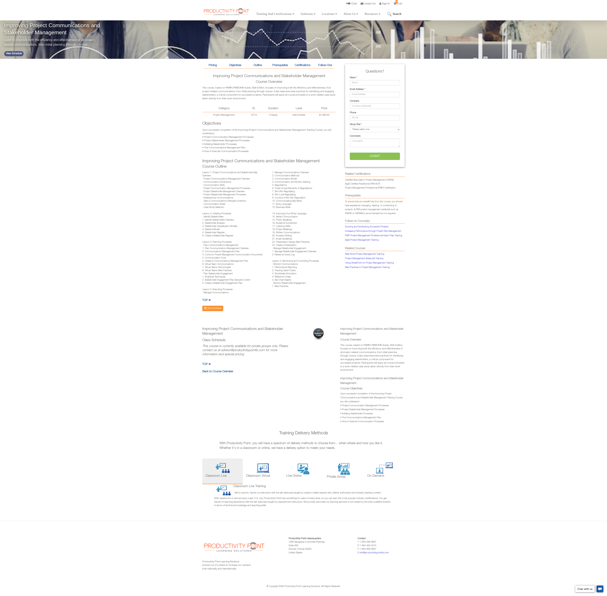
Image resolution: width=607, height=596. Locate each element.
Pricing (213, 65)
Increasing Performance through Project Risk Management (373, 231)
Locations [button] (328, 13)
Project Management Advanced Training (364, 259)
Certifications (302, 65)
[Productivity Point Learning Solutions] (226, 13)
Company (354, 101)
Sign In (385, 3)
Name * (353, 78)
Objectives (235, 65)
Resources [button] (372, 13)
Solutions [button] (307, 13)
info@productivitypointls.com (374, 553)
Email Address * (357, 89)
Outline (258, 65)
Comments (355, 136)
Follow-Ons (325, 65)
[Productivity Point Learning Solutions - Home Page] (234, 548)
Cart (399, 2)
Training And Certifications (274, 13)
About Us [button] (349, 13)
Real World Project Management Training (364, 254)
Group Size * (356, 124)
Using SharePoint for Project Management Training (369, 263)
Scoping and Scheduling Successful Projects (367, 227)
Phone (353, 113)
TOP (205, 300)
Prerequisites (280, 65)
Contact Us (369, 3)
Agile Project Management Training (362, 240)
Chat (354, 3)
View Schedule (14, 53)
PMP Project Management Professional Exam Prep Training (373, 236)
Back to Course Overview (217, 371)
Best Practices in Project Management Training (367, 267)
